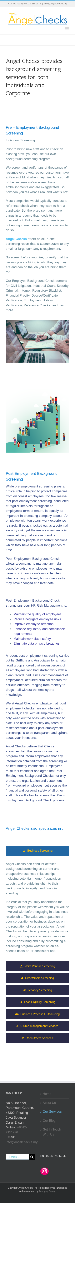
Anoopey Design (47, 1191)
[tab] (37, 851)
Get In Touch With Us (52, 1132)
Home (47, 1094)
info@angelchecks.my (55, 3)
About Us (49, 1103)
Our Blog (49, 1120)
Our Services (52, 1111)
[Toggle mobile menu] (67, 29)
